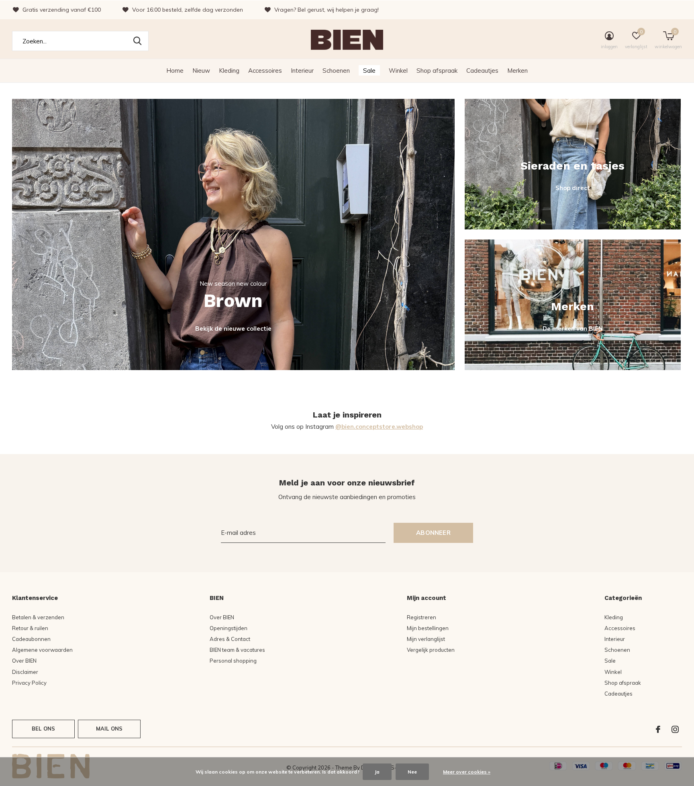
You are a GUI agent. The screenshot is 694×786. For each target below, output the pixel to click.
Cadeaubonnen (31, 639)
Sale (369, 70)
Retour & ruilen (30, 628)
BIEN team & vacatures (237, 650)
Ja (377, 772)
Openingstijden (228, 628)
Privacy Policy (29, 683)
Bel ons (43, 728)
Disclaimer (25, 672)
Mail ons (109, 728)
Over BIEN (24, 660)
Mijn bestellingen (428, 628)
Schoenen (336, 70)
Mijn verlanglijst (426, 639)
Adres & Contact (230, 639)
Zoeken (137, 41)
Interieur (302, 70)
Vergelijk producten (431, 650)
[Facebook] (658, 729)
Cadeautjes (482, 70)
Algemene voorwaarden (42, 650)
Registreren (421, 617)
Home (175, 70)
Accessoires (265, 70)
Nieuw (201, 70)
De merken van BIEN (573, 328)
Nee (412, 772)
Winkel (398, 70)
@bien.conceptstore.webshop (379, 426)
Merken (517, 70)
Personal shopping (233, 660)
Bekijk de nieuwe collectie (233, 328)
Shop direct (572, 188)
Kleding (229, 70)
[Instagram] (675, 729)
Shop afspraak (436, 70)
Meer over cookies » (466, 772)
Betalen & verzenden (38, 617)
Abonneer (433, 532)
